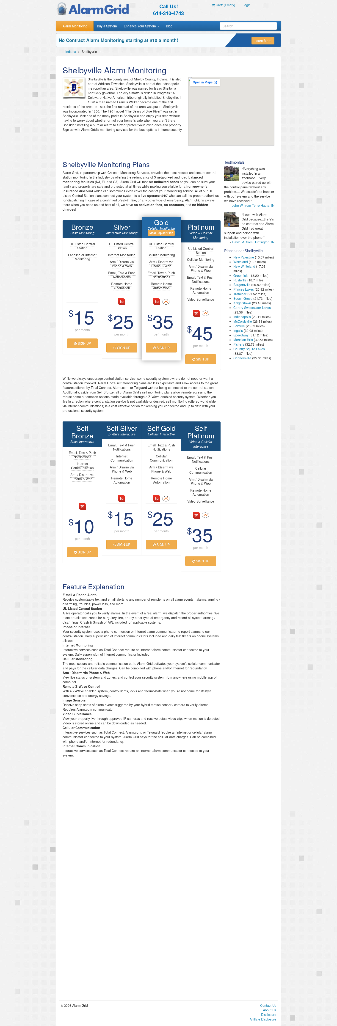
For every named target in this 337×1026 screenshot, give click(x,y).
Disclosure (268, 1014)
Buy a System (107, 26)
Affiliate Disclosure (263, 1019)
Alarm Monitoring (75, 26)
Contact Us (268, 1005)
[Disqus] (168, 824)
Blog (169, 26)
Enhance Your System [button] (140, 26)
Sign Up (84, 343)
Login (247, 5)
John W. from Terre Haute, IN (253, 205)
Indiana (70, 51)
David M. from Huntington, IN (253, 242)
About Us (269, 1010)
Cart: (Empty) (225, 5)
